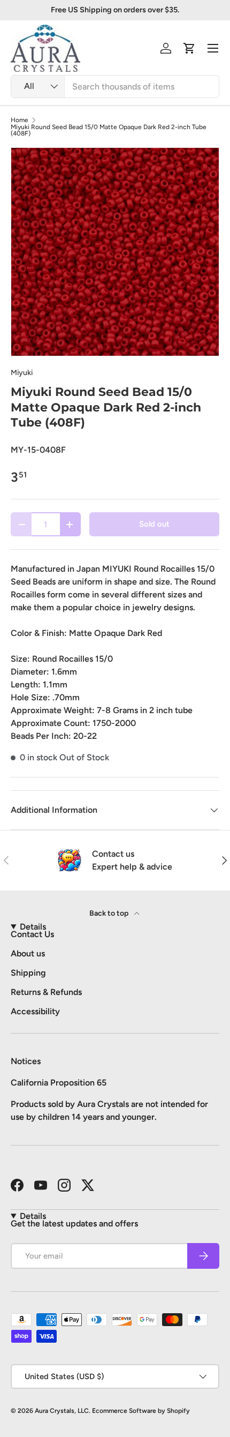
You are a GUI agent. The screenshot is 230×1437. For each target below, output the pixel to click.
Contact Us (32, 934)
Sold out (154, 524)
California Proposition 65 (58, 1082)
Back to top (109, 913)
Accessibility (35, 1011)
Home (19, 120)
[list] (115, 252)
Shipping (28, 973)
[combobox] (115, 87)
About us (28, 953)
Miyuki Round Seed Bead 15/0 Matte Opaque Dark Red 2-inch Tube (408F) (108, 130)
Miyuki (22, 372)
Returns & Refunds (46, 992)
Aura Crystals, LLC (62, 1410)
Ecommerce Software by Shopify (141, 1410)
